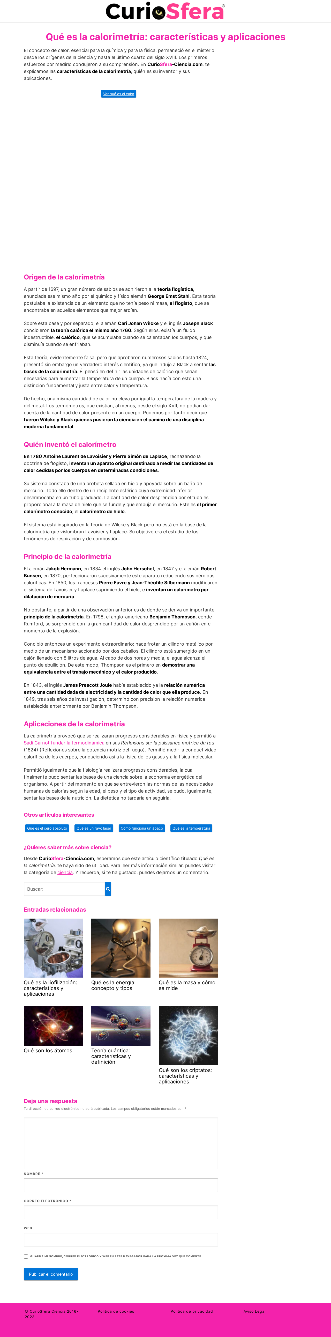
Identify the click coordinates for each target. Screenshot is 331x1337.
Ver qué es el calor (118, 94)
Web (28, 1228)
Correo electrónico (47, 1201)
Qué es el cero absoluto (47, 828)
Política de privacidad (192, 1311)
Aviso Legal (255, 1311)
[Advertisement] (121, 183)
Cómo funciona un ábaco (142, 828)
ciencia (65, 872)
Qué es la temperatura (191, 828)
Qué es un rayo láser (94, 828)
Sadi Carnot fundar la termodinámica (64, 742)
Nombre (33, 1174)
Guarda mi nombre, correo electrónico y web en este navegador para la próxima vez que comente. (116, 1256)
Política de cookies (116, 1311)
